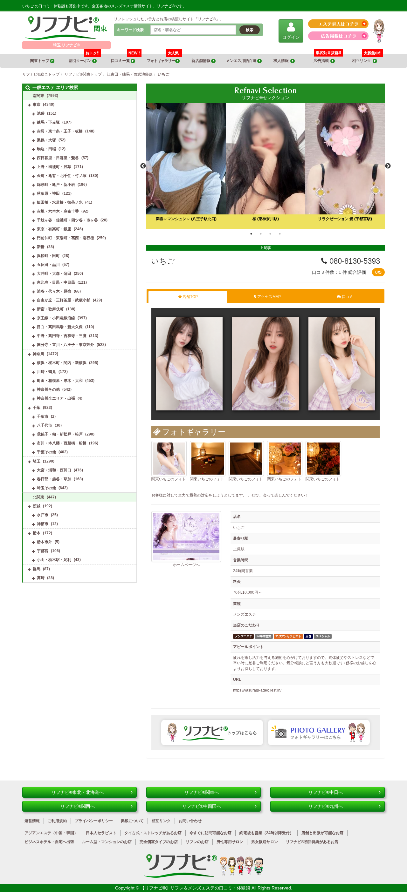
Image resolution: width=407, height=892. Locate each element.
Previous (143, 166)
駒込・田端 (46, 149)
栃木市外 (44, 542)
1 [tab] (251, 234)
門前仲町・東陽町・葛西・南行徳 (65, 238)
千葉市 (42, 416)
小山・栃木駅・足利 (54, 560)
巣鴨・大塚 (46, 140)
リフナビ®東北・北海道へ (78, 792)
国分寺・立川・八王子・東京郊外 (65, 344)
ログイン (291, 37)
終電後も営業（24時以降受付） (266, 833)
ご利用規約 (57, 821)
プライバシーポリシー (94, 821)
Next (388, 166)
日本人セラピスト (101, 833)
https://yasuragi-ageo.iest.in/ (257, 690)
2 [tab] (261, 234)
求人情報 (281, 60)
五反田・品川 (48, 264)
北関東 (38, 497)
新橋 (41, 247)
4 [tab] (280, 234)
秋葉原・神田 (48, 193)
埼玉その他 (46, 488)
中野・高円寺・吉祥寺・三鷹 (61, 336)
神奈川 (38, 354)
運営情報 (32, 821)
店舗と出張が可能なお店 (322, 833)
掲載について (132, 821)
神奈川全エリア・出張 (56, 398)
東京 (36, 104)
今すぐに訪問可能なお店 (210, 833)
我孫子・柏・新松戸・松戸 (60, 434)
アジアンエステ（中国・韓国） (51, 833)
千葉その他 (46, 452)
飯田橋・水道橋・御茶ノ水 (60, 202)
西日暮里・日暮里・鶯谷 (58, 158)
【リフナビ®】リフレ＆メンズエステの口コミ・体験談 (196, 887)
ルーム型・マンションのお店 (107, 842)
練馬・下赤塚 (48, 122)
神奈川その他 (48, 389)
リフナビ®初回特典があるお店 (312, 842)
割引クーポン (84, 58)
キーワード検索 (130, 30)
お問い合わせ (190, 821)
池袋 (41, 113)
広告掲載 (322, 60)
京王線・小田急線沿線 (56, 318)
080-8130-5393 (353, 261)
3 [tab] (270, 234)
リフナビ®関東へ (201, 792)
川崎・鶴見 (46, 371)
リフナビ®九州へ (325, 806)
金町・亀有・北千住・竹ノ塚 (61, 175)
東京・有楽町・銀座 (54, 229)
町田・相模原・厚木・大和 (60, 380)
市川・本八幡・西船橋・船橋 (61, 443)
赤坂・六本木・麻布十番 (58, 211)
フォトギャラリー (163, 58)
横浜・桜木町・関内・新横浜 (61, 363)
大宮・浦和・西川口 (54, 470)
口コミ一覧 (125, 58)
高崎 (41, 578)
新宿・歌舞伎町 (50, 309)
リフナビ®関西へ (77, 806)
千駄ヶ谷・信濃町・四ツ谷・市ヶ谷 (67, 220)
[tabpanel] (265, 166)
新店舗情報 (201, 60)
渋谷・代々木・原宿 (54, 291)
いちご (163, 261)
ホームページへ (186, 565)
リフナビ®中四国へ (201, 806)
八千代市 (44, 425)
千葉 (36, 407)
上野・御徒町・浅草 (54, 167)
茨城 (36, 506)
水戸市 (42, 515)
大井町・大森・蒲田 (54, 273)
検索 (249, 30)
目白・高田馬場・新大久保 (60, 327)
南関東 (38, 95)
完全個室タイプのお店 (159, 842)
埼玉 (36, 461)
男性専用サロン (230, 842)
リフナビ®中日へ (325, 792)
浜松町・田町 (48, 255)
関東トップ (40, 60)
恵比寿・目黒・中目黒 (56, 282)
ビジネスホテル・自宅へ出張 (49, 842)
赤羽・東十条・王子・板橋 (60, 131)
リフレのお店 (197, 842)
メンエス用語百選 (241, 60)
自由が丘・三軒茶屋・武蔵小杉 (63, 300)
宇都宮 (42, 551)
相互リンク (367, 58)
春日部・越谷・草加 (54, 479)
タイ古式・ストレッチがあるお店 (153, 833)
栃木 (36, 533)
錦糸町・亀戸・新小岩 (56, 184)
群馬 (36, 569)
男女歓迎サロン (264, 842)
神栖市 (42, 524)
